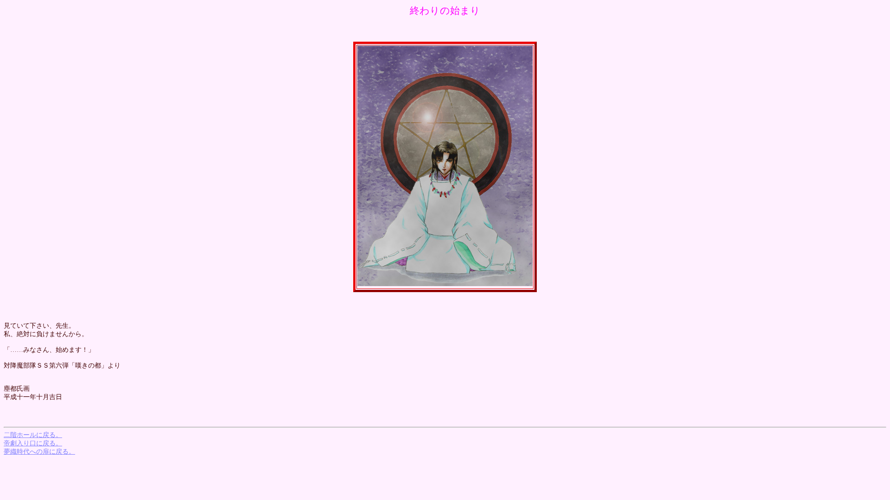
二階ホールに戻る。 (33, 434)
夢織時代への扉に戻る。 (39, 451)
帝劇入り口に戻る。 (33, 443)
